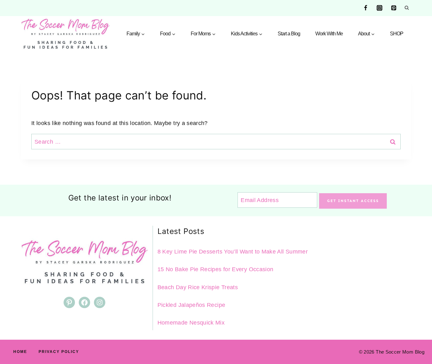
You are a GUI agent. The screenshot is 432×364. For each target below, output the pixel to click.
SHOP (396, 33)
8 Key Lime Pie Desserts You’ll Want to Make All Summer (232, 251)
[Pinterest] (393, 8)
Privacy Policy (59, 351)
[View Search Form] (407, 8)
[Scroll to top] (417, 339)
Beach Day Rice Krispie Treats (197, 287)
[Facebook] (365, 8)
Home (20, 351)
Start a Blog (289, 33)
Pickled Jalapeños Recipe (191, 305)
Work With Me (329, 33)
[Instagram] (379, 8)
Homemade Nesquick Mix (191, 322)
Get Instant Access (353, 201)
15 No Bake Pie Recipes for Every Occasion (215, 269)
